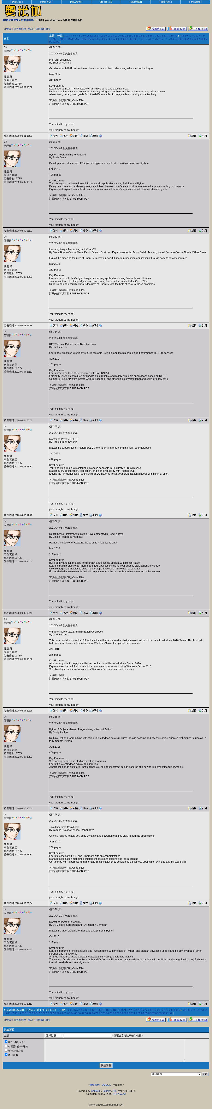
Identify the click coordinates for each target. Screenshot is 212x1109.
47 (57, 39)
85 (191, 39)
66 (124, 39)
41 (193, 35)
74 (152, 39)
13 (94, 35)
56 (89, 39)
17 (108, 35)
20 (119, 35)
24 (133, 35)
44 (203, 35)
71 (142, 39)
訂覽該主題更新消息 (15, 28)
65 (121, 39)
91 (54, 41)
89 (205, 39)
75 (156, 39)
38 (182, 35)
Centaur (95, 1091)
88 (202, 39)
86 (195, 39)
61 (107, 39)
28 (147, 35)
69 (135, 39)
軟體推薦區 (27, 20)
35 (172, 35)
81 (177, 39)
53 (78, 39)
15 (101, 35)
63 (114, 39)
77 (163, 39)
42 (196, 35)
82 (180, 39)
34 (168, 35)
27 (144, 35)
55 (85, 39)
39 (186, 35)
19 (115, 35)
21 (123, 35)
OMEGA (106, 1084)
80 (173, 39)
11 (87, 35)
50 (68, 39)
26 (140, 35)
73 (149, 39)
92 (57, 41)
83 (184, 39)
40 (189, 35)
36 (175, 35)
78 (166, 39)
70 (138, 39)
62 (110, 39)
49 (64, 39)
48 (61, 39)
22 (126, 35)
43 (200, 35)
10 (84, 35)
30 (154, 35)
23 (130, 35)
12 (91, 35)
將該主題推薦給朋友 (39, 28)
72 (145, 39)
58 (96, 39)
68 (131, 39)
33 (165, 35)
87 (198, 39)
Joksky (107, 1091)
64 (117, 39)
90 (50, 41)
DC (115, 1091)
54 (82, 39)
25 (137, 35)
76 (159, 39)
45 (50, 39)
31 (158, 35)
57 (93, 39)
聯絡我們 (95, 1084)
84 (188, 39)
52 (75, 39)
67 (128, 39)
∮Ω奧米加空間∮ (11, 20)
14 (98, 35)
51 (71, 39)
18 (112, 35)
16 (105, 35)
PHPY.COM (119, 1094)
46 (54, 39)
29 (151, 35)
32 (161, 35)
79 (170, 39)
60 (103, 39)
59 (100, 39)
